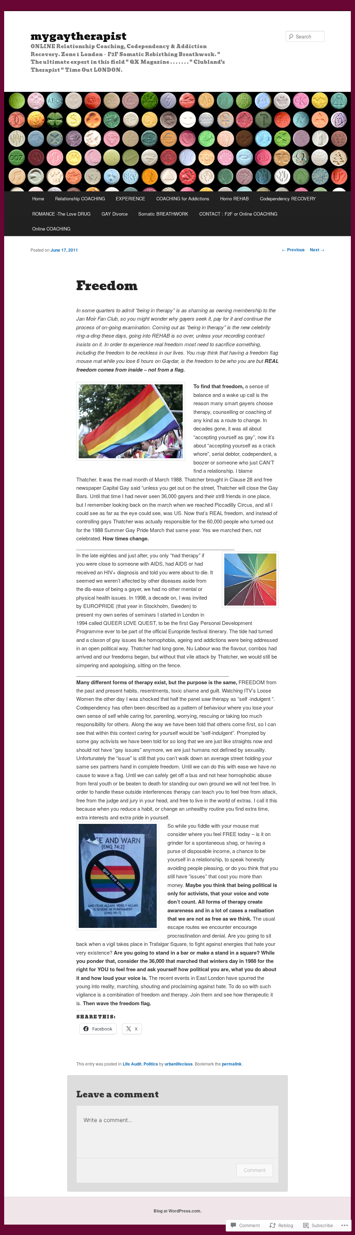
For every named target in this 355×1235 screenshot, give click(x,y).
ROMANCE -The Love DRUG (61, 213)
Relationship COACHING (80, 198)
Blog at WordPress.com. (177, 1211)
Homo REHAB (234, 198)
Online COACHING (51, 228)
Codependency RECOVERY (288, 198)
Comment (255, 1170)
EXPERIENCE (130, 198)
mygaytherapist (79, 36)
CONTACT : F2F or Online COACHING (238, 213)
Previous (293, 249)
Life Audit (132, 1064)
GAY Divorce (115, 213)
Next (317, 249)
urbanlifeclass (179, 1064)
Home (38, 198)
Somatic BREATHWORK (163, 213)
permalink (232, 1064)
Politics (151, 1064)
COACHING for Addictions (182, 198)
